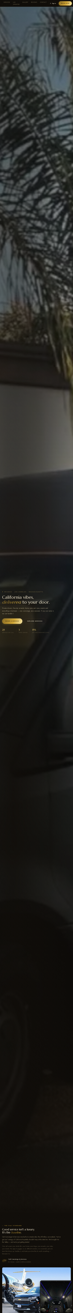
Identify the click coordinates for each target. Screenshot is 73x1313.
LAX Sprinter (16, 3)
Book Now (65, 3)
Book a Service (12, 621)
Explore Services (34, 621)
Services (7, 2)
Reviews (34, 2)
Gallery (25, 2)
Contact (43, 2)
